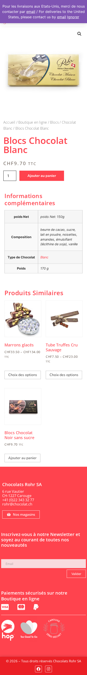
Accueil (9, 122)
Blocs (54, 122)
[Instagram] (48, 669)
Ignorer (73, 17)
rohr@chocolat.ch (17, 504)
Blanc (44, 257)
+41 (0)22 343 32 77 (18, 499)
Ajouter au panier (41, 175)
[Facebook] (38, 669)
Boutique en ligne (32, 122)
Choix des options (22, 374)
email (30, 11)
